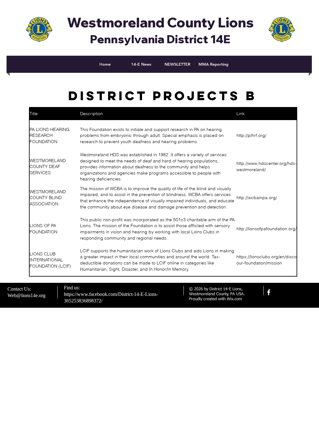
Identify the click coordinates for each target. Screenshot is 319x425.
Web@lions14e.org (26, 295)
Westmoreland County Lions (160, 22)
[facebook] (269, 292)
